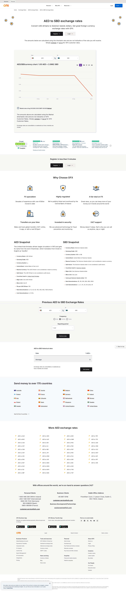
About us (90, 541)
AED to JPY (45, 452)
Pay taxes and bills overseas (71, 550)
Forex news (43, 562)
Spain (42, 402)
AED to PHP (70, 449)
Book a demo (105, 533)
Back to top (121, 346)
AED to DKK (21, 459)
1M (84, 65)
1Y (86, 65)
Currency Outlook (44, 558)
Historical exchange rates (46, 545)
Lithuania (43, 398)
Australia (18, 390)
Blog (41, 560)
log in (61, 43)
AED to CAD (21, 442)
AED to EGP (21, 463)
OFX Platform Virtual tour (46, 541)
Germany (67, 394)
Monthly (63, 319)
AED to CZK (21, 456)
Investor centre (91, 553)
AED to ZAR (94, 463)
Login (45, 533)
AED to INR (45, 449)
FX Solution (19, 548)
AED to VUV (94, 449)
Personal (13, 1)
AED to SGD (70, 466)
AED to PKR (70, 452)
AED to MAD (45, 463)
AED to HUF (45, 439)
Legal (89, 543)
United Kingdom (69, 406)
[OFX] (6, 6)
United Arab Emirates (33, 276)
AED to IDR (45, 442)
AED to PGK (70, 446)
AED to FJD (21, 469)
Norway (92, 398)
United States (93, 406)
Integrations (19, 558)
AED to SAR (70, 459)
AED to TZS (94, 439)
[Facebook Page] (81, 521)
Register (117, 5)
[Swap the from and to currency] (55, 58)
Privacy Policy (91, 545)
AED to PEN (70, 442)
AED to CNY (21, 452)
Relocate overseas (68, 548)
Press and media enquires (70, 558)
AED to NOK (45, 473)
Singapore (68, 402)
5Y (89, 65)
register (54, 43)
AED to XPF (94, 459)
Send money (67, 541)
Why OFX (57, 5)
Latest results (91, 555)
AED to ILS (45, 446)
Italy (17, 398)
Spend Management (21, 553)
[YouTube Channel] (94, 521)
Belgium (67, 390)
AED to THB (70, 469)
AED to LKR (45, 459)
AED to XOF (94, 456)
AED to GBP (21, 473)
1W (80, 65)
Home (15, 10)
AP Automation (19, 555)
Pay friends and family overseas (71, 545)
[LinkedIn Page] (84, 521)
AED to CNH (21, 449)
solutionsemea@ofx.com (63, 508)
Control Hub (19, 550)
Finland (18, 394)
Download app (67, 543)
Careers (90, 570)
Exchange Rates (22, 10)
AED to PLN (70, 456)
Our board (90, 565)
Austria (43, 390)
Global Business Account (22, 541)
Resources (66, 5)
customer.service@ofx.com (30, 509)
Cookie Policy (10, 588)
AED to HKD (45, 436)
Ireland (92, 394)
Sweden (18, 406)
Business (6, 1)
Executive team (91, 567)
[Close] (49, 583)
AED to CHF (21, 446)
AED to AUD (21, 436)
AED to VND (94, 446)
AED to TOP (70, 473)
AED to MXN (45, 466)
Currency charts (44, 548)
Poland (18, 402)
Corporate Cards (20, 545)
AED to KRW (45, 456)
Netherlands (68, 398)
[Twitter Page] (88, 521)
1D (77, 65)
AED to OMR (70, 439)
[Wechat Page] (91, 521)
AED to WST (94, 452)
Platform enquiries (68, 560)
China (91, 390)
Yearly (70, 319)
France (43, 394)
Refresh (49, 108)
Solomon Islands (80, 268)
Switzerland (44, 406)
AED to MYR (45, 469)
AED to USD (94, 442)
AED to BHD (21, 439)
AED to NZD (70, 436)
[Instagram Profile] (97, 521)
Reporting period (63, 324)
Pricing (18, 560)
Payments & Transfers (21, 543)
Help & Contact (74, 533)
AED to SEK (70, 463)
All (92, 65)
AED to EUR (21, 466)
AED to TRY (94, 436)
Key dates (90, 558)
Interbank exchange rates (46, 543)
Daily (57, 319)
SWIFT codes (43, 550)
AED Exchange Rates (33, 10)
